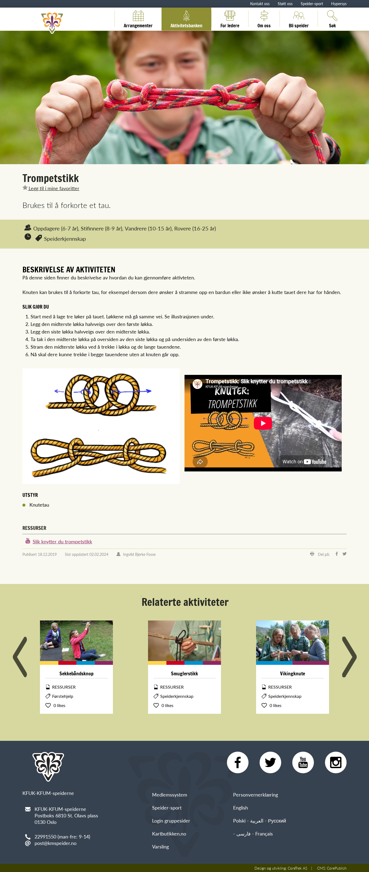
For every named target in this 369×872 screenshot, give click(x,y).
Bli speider (299, 24)
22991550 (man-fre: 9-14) (62, 836)
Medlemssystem (169, 794)
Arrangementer (138, 24)
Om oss (264, 24)
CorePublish (337, 868)
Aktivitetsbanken (186, 24)
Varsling (160, 846)
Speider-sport (312, 3)
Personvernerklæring (255, 794)
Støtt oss (285, 3)
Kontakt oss (260, 3)
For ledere (229, 24)
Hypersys (339, 3)
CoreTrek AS (297, 868)
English (240, 807)
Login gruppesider (171, 820)
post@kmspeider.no (55, 843)
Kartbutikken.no (169, 833)
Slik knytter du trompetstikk (62, 541)
